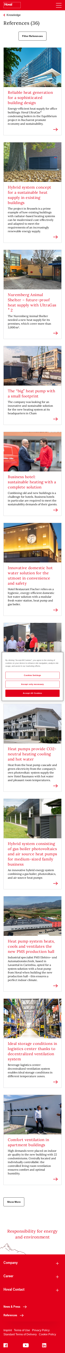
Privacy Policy (41, 1330)
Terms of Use (22, 1330)
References (10, 1315)
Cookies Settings (32, 675)
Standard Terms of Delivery (20, 1334)
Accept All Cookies (32, 693)
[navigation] (58, 5)
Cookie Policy (47, 1334)
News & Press (11, 1306)
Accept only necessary (32, 684)
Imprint (7, 1330)
